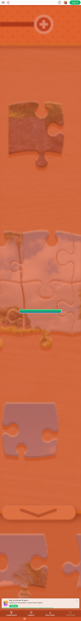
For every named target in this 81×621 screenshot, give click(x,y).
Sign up (13, 606)
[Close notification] (76, 600)
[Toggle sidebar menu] (3, 2)
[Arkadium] (13, 2)
